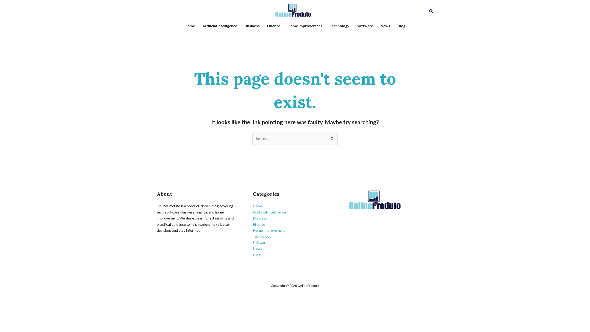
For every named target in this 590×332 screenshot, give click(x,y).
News (385, 26)
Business (252, 26)
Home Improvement (305, 26)
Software (365, 26)
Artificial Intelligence (219, 26)
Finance (273, 26)
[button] (431, 11)
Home (190, 26)
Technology (339, 26)
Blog (401, 26)
